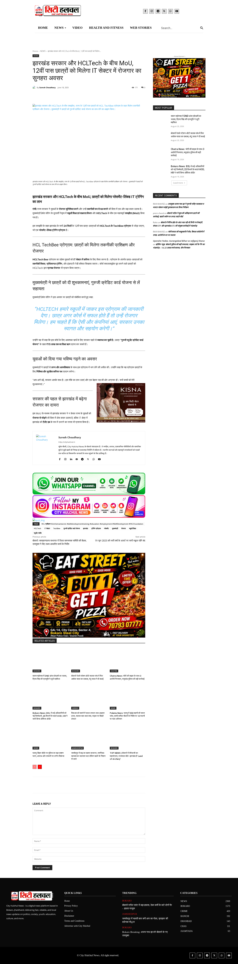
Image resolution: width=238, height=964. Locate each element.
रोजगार (123, 528)
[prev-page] (35, 767)
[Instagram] (151, 11)
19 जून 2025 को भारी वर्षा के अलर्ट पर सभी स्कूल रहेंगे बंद (120, 540)
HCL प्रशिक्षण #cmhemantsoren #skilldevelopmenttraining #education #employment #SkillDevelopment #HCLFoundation (92, 524)
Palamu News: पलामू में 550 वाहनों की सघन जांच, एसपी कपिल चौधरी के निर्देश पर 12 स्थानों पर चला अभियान (127, 716)
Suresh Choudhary (47, 87)
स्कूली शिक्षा (132, 528)
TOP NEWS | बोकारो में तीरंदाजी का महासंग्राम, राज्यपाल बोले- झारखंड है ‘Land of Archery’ (126, 756)
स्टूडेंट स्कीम (38, 533)
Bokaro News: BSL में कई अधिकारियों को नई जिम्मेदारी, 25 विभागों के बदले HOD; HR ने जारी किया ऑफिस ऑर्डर (50, 716)
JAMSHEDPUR (77, 748)
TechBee (56, 528)
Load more (178, 182)
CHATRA (114, 671)
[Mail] (76, 458)
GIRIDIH (75, 708)
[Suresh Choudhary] (35, 87)
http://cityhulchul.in (66, 442)
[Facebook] (145, 11)
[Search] (201, 28)
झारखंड (85, 528)
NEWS (43, 51)
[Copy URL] (99, 96)
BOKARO (37, 671)
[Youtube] (177, 11)
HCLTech (37, 528)
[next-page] (40, 767)
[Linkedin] (77, 96)
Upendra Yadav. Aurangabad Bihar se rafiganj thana (179, 240)
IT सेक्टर (47, 528)
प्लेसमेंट (106, 528)
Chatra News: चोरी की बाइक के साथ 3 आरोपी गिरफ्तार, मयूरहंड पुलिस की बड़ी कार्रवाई (187, 152)
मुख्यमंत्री (115, 528)
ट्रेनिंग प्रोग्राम (96, 528)
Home (35, 51)
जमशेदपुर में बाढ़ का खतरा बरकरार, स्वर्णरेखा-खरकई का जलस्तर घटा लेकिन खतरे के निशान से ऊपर (88, 756)
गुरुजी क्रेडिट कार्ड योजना (71, 528)
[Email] (84, 96)
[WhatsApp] (170, 11)
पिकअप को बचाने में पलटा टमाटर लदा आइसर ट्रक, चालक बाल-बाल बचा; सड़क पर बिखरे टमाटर (88, 716)
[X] (164, 11)
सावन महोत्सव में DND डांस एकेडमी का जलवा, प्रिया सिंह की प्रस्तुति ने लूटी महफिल (186, 119)
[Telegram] (158, 11)
